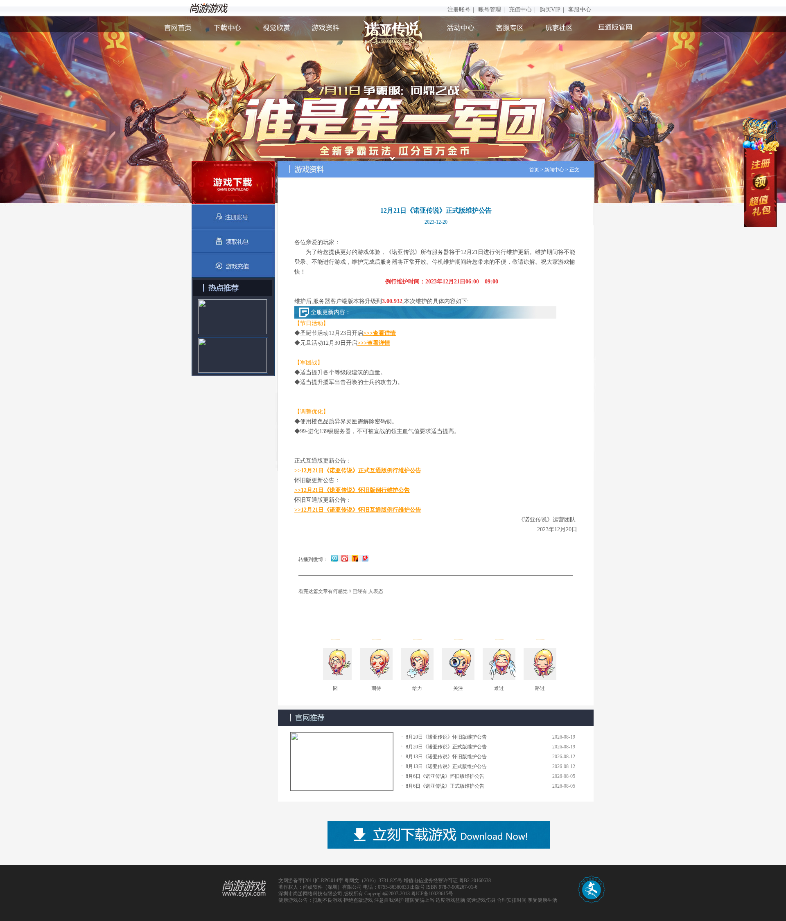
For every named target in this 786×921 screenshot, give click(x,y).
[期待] (376, 664)
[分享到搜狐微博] (354, 558)
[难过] (499, 664)
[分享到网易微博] (364, 558)
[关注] (458, 664)
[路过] (540, 664)
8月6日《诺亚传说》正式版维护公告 (445, 786)
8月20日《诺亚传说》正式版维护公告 (446, 747)
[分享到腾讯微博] (335, 558)
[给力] (417, 664)
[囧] (335, 664)
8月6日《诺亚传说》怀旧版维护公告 (445, 776)
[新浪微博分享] (344, 558)
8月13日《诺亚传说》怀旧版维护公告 (446, 756)
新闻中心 (554, 170)
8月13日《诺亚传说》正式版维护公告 (446, 766)
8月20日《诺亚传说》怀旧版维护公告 (446, 737)
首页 (534, 170)
